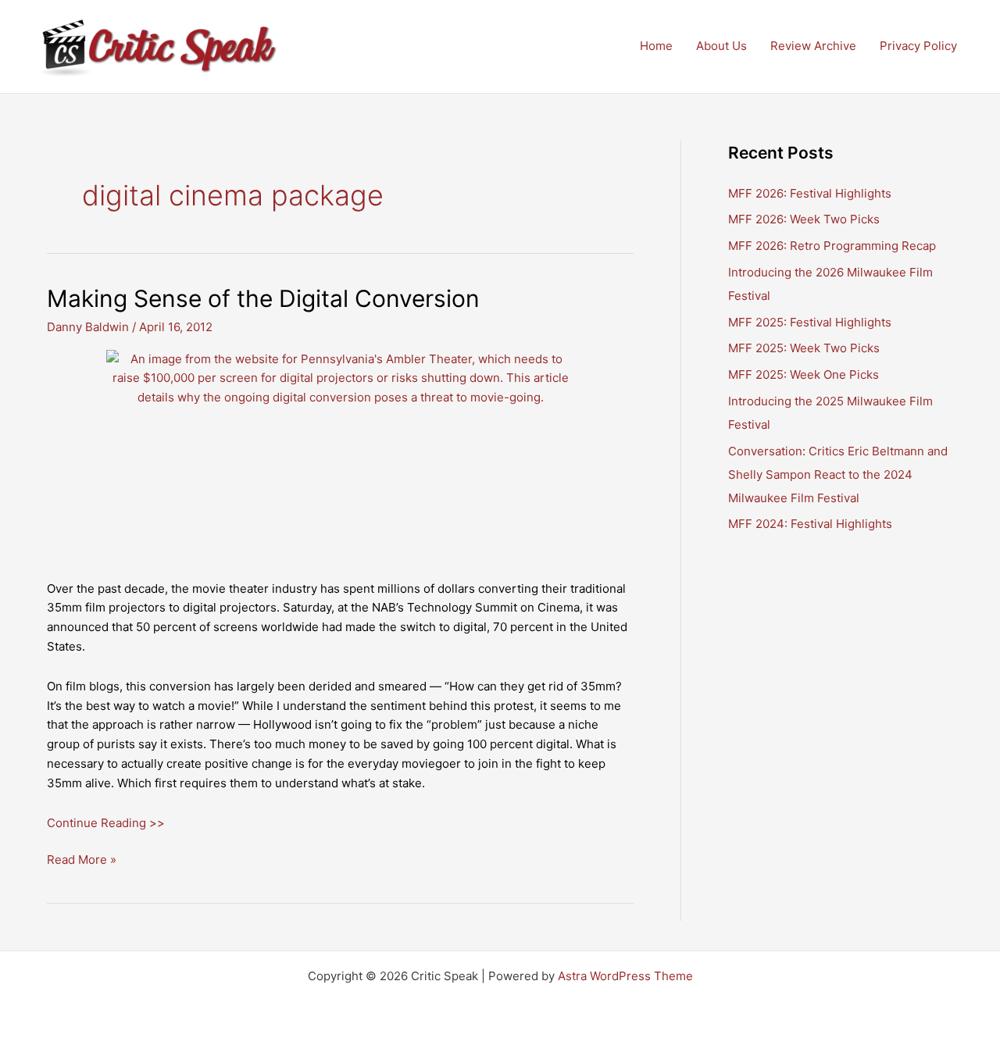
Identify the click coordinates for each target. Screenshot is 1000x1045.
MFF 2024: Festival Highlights (810, 523)
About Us (721, 45)
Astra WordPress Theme (625, 975)
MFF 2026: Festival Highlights (809, 193)
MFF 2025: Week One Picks (803, 374)
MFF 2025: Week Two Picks (804, 348)
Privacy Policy (918, 45)
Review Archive (813, 45)
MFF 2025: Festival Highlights (809, 322)
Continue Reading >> (106, 822)
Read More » (81, 860)
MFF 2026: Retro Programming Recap (832, 245)
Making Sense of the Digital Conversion (263, 298)
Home (656, 45)
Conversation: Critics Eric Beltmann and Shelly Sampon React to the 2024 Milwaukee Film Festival (838, 474)
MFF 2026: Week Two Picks (804, 219)
